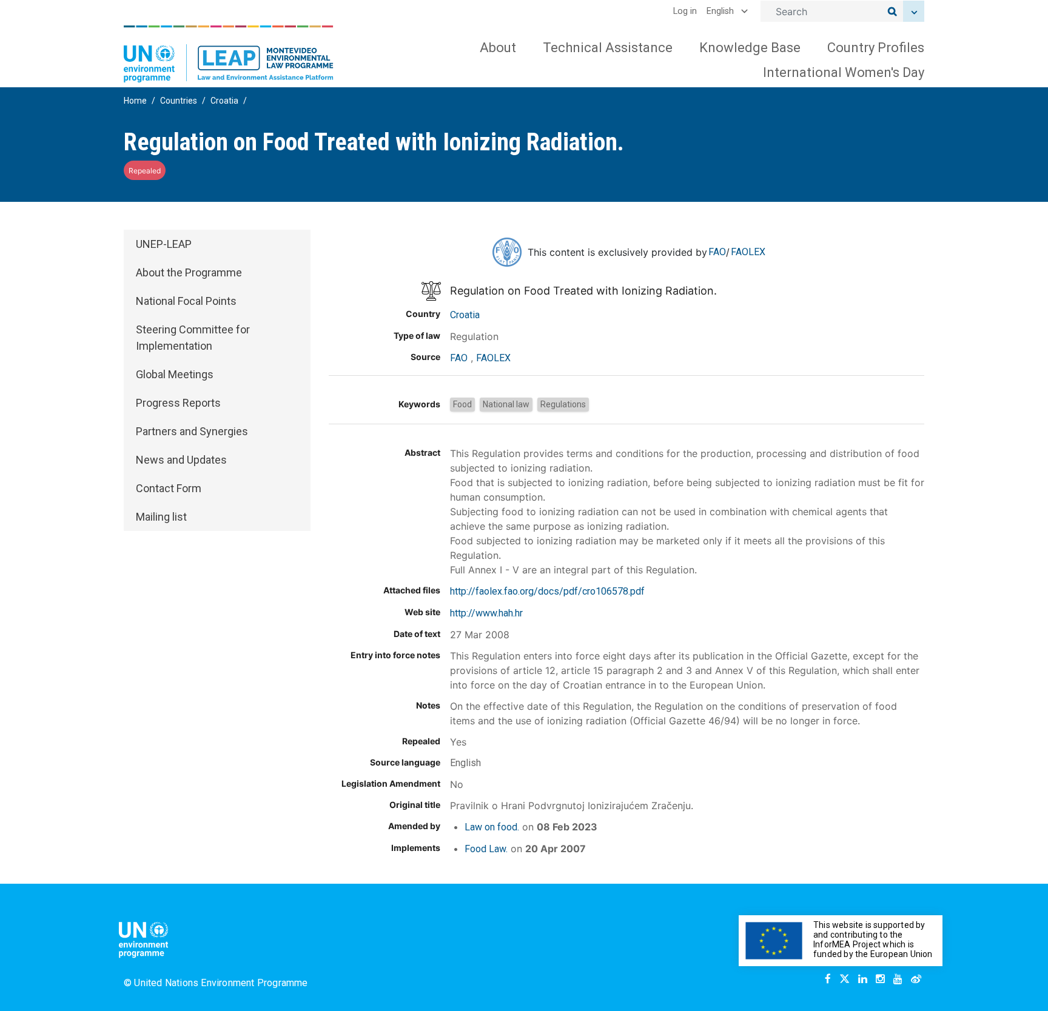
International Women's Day (843, 72)
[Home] (229, 53)
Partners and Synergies (192, 431)
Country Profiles (875, 47)
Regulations (563, 404)
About (498, 47)
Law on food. (492, 827)
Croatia (224, 100)
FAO (717, 252)
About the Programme (189, 272)
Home (135, 100)
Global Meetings (174, 374)
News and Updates (181, 459)
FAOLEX (748, 252)
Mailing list (161, 516)
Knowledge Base (750, 47)
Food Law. (486, 849)
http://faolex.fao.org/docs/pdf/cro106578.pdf (547, 591)
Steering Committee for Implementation (193, 337)
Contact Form (168, 488)
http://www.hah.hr (486, 613)
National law (506, 404)
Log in (685, 11)
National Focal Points (186, 301)
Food (462, 404)
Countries (178, 100)
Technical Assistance (608, 47)
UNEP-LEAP (164, 244)
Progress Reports (178, 402)
